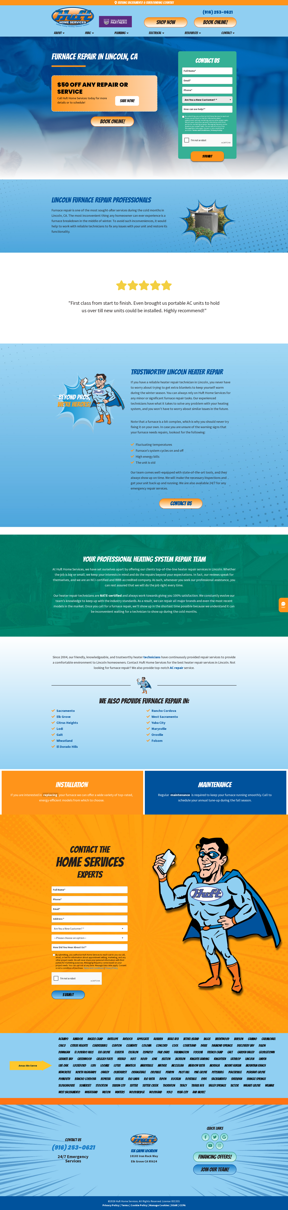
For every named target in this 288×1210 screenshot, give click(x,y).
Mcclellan (177, 1065)
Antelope (112, 1039)
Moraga (215, 1065)
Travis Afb (197, 1085)
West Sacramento (165, 717)
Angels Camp (95, 1039)
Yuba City (158, 723)
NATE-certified (111, 595)
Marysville (159, 728)
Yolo (169, 1092)
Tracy (183, 1085)
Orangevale (138, 1072)
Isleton (166, 1059)
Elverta (119, 1052)
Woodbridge (136, 1092)
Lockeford (79, 1065)
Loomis (104, 1065)
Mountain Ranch (256, 1065)
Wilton (106, 1092)
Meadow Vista (196, 1065)
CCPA (182, 1205)
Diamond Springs (222, 1045)
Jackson (180, 1059)
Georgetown (266, 1052)
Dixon (262, 1045)
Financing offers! (215, 1157)
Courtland (189, 1045)
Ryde (204, 1079)
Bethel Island (191, 1039)
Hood (143, 1059)
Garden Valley (245, 1052)
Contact (226, 33)
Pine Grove (200, 1072)
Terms (125, 1205)
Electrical (155, 33)
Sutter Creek (150, 1085)
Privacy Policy (216, 130)
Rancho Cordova (164, 711)
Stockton (102, 1085)
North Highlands (86, 1072)
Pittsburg (218, 1072)
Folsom (157, 740)
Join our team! (215, 1169)
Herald (121, 1059)
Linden (262, 1059)
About (58, 33)
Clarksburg (99, 1045)
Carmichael (269, 1039)
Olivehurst (120, 1072)
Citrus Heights (67, 723)
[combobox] (207, 99)
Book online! (215, 22)
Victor (234, 1085)
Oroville (157, 734)
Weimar (269, 1085)
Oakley (105, 1072)
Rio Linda (133, 1079)
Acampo (63, 1039)
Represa (105, 1079)
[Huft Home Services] (73, 17)
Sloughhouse (66, 1085)
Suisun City (118, 1085)
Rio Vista (149, 1079)
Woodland (155, 1092)
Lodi (59, 728)
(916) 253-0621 (218, 12)
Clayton (117, 1045)
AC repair (176, 668)
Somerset (85, 1085)
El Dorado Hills (67, 746)
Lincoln (249, 1059)
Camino (252, 1039)
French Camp (215, 1052)
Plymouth (64, 1079)
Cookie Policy (139, 1205)
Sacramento (65, 711)
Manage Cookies (159, 1205)
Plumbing (120, 33)
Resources (191, 33)
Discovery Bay (245, 1045)
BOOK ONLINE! (112, 121)
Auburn (158, 1039)
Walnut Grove (251, 1085)
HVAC (88, 33)
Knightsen (220, 1059)
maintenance (180, 795)
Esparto (148, 1052)
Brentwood (222, 1039)
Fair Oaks (163, 1052)
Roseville (190, 1079)
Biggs (207, 1039)
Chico (62, 1045)
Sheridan (236, 1079)
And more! (198, 1092)
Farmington (181, 1052)
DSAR (174, 1205)
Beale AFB (172, 1039)
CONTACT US (181, 503)
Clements (131, 1045)
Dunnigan (64, 1052)
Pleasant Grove (255, 1072)
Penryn (170, 1072)
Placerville (235, 1072)
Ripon (162, 1079)
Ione (154, 1059)
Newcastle (64, 1072)
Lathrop (235, 1059)
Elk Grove (63, 717)
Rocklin (176, 1079)
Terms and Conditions (201, 130)
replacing (50, 795)
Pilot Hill (183, 1072)
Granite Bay (65, 1059)
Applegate (143, 1039)
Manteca (130, 1065)
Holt (133, 1059)
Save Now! (127, 101)
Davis (204, 1045)
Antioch (127, 1039)
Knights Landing (199, 1059)
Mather (162, 1065)
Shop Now (165, 22)
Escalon (133, 1052)
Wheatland (64, 740)
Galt (59, 734)
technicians (151, 657)
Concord (161, 1045)
